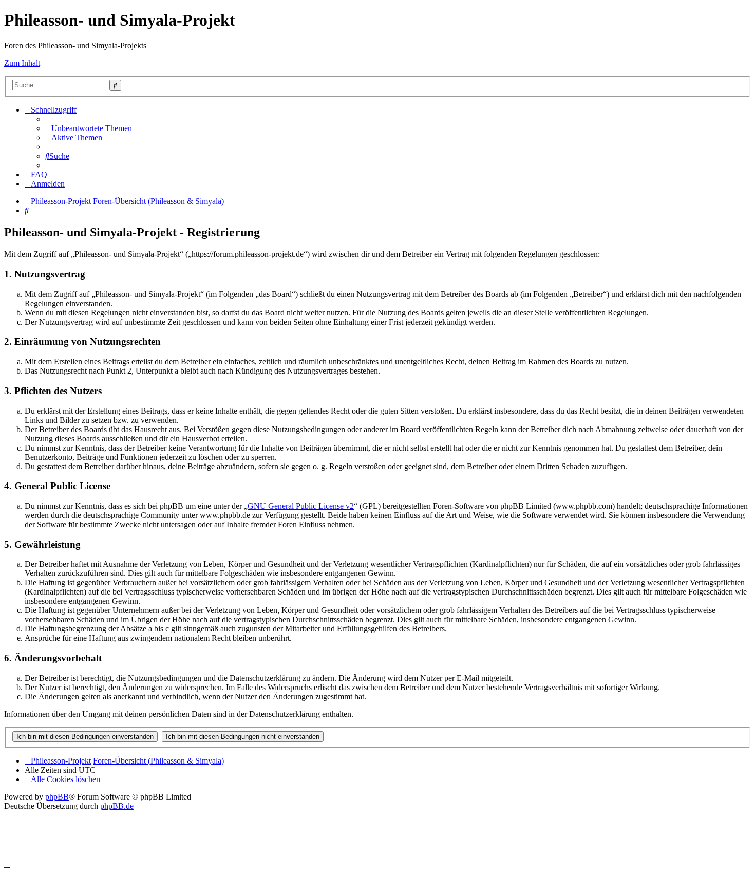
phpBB (57, 796)
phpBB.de (117, 806)
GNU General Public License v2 (301, 505)
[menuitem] (88, 128)
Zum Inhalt (22, 63)
